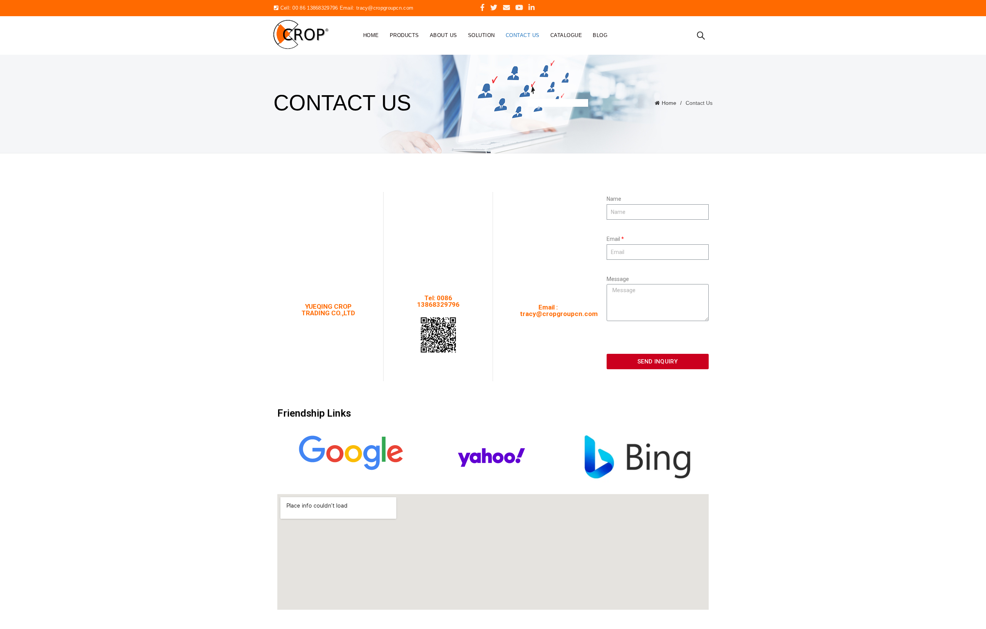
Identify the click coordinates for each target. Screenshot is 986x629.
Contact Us (523, 35)
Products (404, 35)
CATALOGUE (566, 35)
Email (613, 239)
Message (618, 279)
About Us (443, 35)
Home (371, 35)
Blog (600, 35)
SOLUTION (481, 35)
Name (614, 199)
